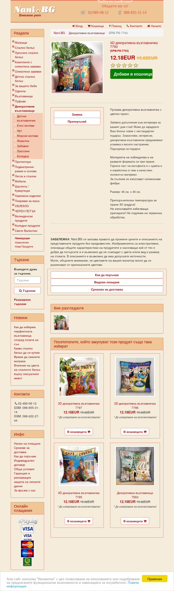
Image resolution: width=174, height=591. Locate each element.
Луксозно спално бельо (26, 54)
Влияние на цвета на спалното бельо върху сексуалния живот (27, 371)
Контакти (135, 26)
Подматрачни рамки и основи (25, 169)
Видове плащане (106, 282)
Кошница (97, 26)
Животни (23, 141)
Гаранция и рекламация (22, 475)
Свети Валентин (26, 230)
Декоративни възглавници (25, 108)
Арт (19, 130)
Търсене (28, 290)
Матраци (21, 42)
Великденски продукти (24, 218)
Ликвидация (22, 238)
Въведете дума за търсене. (25, 271)
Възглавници (24, 96)
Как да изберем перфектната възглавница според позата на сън (26, 335)
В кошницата (77, 431)
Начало (155, 26)
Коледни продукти (27, 225)
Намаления (22, 242)
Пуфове (20, 101)
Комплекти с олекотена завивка (28, 64)
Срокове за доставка (21, 449)
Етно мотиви (25, 125)
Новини (20, 317)
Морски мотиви (27, 135)
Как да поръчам (25, 456)
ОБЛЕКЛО (22, 206)
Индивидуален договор (24, 462)
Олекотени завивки (28, 71)
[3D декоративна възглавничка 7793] (77, 67)
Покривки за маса (27, 201)
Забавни (23, 146)
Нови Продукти (24, 246)
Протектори (23, 161)
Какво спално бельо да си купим (27, 350)
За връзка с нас (25, 490)
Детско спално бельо (25, 78)
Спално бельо (25, 47)
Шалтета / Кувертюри (22, 188)
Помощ (116, 26)
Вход (79, 26)
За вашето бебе (26, 86)
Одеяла (20, 91)
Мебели (20, 181)
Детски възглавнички (26, 118)
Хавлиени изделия (28, 195)
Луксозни (23, 151)
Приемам (154, 578)
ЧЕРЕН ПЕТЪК (25, 211)
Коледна (23, 156)
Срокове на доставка (107, 289)
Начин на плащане (27, 443)
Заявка (77, 114)
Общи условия (24, 469)
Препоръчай (77, 121)
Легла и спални (25, 176)
